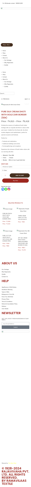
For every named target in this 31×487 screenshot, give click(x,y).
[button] (15, 68)
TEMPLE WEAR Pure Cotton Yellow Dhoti (22, 217)
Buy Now (15, 180)
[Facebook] (2, 189)
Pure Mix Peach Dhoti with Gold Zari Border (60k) (7, 216)
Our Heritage (7, 60)
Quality (6, 65)
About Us (5, 57)
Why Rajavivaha (8, 62)
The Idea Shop (12, 463)
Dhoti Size (4, 164)
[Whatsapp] (5, 189)
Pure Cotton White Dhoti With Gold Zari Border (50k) (7, 238)
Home (4, 50)
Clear (5, 170)
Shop (4, 53)
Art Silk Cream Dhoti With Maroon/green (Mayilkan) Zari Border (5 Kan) (23, 241)
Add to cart (20, 175)
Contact (5, 55)
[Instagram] (8, 189)
